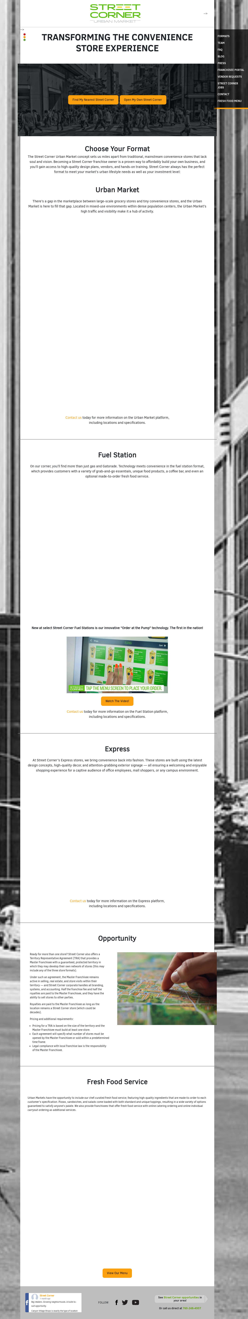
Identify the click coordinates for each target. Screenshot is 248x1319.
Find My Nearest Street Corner (93, 100)
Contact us (73, 417)
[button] (21, 313)
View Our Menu (117, 1273)
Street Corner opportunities (181, 1297)
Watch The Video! (117, 701)
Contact (223, 94)
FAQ (220, 49)
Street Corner (47, 1295)
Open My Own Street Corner (143, 100)
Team (221, 43)
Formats (224, 36)
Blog (221, 56)
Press (222, 63)
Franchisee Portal (231, 70)
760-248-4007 (192, 1308)
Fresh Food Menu (230, 101)
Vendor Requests (230, 76)
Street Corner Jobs (228, 85)
